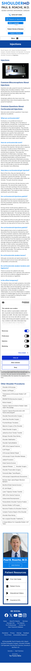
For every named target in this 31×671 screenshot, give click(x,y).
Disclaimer (5, 633)
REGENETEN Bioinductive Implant (12, 399)
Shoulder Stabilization (8, 439)
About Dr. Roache (15, 621)
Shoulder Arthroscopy (8, 387)
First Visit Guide (15, 579)
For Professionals (11, 625)
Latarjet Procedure (7, 459)
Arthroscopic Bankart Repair (10, 453)
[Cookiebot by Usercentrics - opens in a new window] (22, 303)
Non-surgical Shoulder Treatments (12, 518)
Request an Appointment (17, 19)
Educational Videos (17, 593)
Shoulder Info (23, 53)
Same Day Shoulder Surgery (10, 419)
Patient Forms (15, 586)
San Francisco (19, 651)
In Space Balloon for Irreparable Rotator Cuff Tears (15, 523)
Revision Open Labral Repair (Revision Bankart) (13, 480)
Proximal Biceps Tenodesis (10, 422)
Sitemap (19, 633)
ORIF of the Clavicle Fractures (11, 495)
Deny (15, 367)
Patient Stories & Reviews (16, 29)
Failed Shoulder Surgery (9, 429)
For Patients (20, 623)
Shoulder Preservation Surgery (11, 470)
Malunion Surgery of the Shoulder (12, 426)
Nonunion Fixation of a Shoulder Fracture (14, 508)
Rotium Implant (6, 402)
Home (5, 621)
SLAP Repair (6, 449)
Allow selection (15, 362)
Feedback (26, 633)
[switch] (26, 336)
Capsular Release (7, 466)
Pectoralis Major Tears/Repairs (11, 473)
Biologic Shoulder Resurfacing (11, 436)
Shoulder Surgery (21, 466)
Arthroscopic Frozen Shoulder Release (13, 456)
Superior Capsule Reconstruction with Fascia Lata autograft (13, 411)
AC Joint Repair (6, 488)
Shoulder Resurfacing (8, 515)
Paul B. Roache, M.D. (15, 559)
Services (25, 621)
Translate (20, 25)
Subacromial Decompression (10, 498)
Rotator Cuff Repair (8, 390)
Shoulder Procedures (6, 55)
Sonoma (10, 651)
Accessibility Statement (20, 635)
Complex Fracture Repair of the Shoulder (14, 512)
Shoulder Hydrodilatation (9, 443)
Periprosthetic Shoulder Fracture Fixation (14, 502)
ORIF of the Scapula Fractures (11, 446)
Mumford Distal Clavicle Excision (12, 485)
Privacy (12, 633)
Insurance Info (15, 600)
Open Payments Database (15, 627)
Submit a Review (15, 33)
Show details (22, 352)
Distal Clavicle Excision (9, 463)
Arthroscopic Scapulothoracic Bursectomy (14, 476)
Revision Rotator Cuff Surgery (11, 505)
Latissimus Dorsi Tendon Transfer (12, 433)
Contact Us (22, 625)
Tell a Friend (7, 635)
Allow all (15, 357)
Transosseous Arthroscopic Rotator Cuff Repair (14, 394)
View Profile (15, 565)
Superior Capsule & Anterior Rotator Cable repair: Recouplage (14, 406)
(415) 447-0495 (17, 15)
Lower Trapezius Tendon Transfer (12, 491)
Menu (13, 38)
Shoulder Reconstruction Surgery (12, 416)
